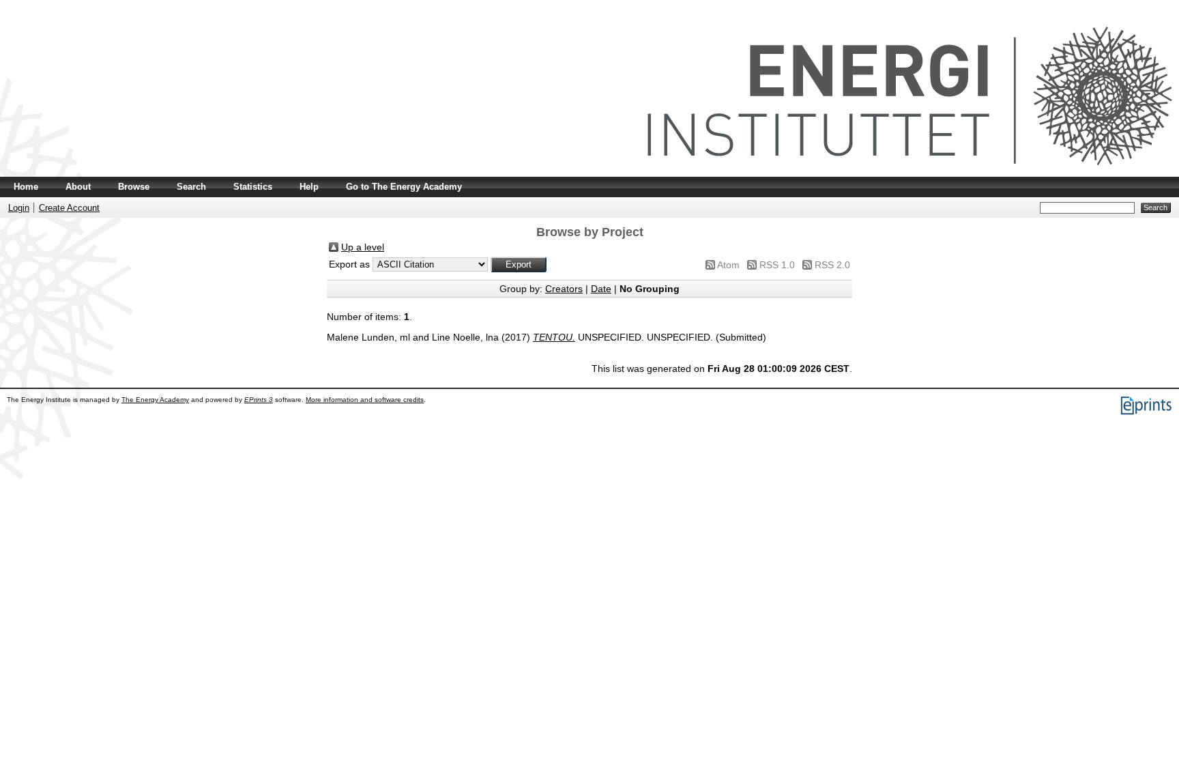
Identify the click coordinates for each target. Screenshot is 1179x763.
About (78, 187)
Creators (564, 288)
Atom (728, 264)
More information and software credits (365, 399)
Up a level (362, 247)
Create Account (69, 208)
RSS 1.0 (777, 264)
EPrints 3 (258, 399)
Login (18, 208)
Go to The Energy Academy (404, 187)
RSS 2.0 (832, 264)
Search (191, 187)
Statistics (252, 187)
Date (601, 288)
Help (309, 187)
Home (26, 187)
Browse (133, 187)
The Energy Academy (155, 399)
